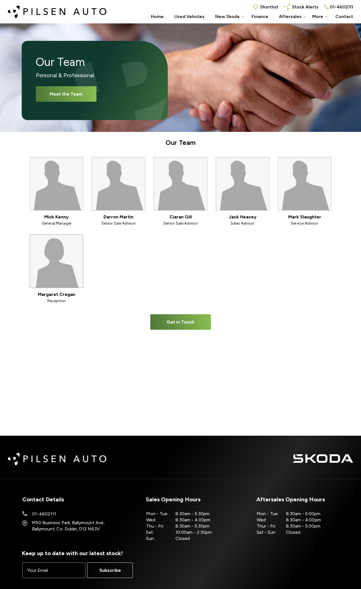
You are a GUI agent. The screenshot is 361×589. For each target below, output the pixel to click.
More (317, 16)
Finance (260, 16)
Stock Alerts (305, 7)
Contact (344, 16)
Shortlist (269, 7)
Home (157, 16)
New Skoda (227, 16)
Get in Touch (180, 322)
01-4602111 (341, 7)
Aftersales (290, 16)
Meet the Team (66, 94)
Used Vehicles (189, 16)
